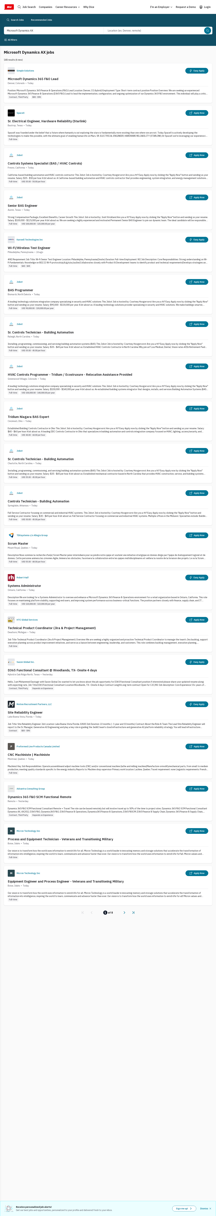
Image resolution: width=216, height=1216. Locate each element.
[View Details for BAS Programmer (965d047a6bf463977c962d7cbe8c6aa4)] (108, 294)
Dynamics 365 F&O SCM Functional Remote (39, 797)
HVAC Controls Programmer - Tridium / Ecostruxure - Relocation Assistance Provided (70, 374)
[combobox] (50, 30)
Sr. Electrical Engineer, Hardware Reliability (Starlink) (47, 121)
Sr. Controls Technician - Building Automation (41, 332)
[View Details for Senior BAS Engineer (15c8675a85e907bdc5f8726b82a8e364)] (108, 210)
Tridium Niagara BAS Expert (28, 417)
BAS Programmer (20, 290)
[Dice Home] (9, 7)
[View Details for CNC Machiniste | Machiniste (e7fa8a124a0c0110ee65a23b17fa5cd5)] (108, 759)
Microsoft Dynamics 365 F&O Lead (33, 79)
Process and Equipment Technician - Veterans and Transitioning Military (60, 839)
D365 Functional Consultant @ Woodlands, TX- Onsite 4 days (52, 670)
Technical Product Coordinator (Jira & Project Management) (52, 628)
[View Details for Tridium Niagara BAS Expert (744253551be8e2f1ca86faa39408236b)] (108, 421)
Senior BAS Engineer (22, 205)
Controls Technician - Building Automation (38, 501)
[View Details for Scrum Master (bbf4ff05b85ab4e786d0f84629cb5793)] (108, 547)
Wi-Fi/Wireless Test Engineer (29, 248)
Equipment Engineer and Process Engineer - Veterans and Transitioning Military (66, 881)
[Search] (207, 30)
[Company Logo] (11, 70)
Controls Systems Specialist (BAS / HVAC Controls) (45, 163)
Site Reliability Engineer (25, 712)
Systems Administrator (24, 586)
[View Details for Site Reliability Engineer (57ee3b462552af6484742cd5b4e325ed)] (108, 716)
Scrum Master (18, 543)
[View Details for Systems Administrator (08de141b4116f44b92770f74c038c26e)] (108, 590)
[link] (83, 912)
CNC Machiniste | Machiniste (29, 755)
